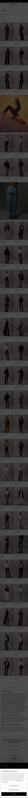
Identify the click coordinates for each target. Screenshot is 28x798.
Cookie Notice (18, 780)
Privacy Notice (4, 781)
